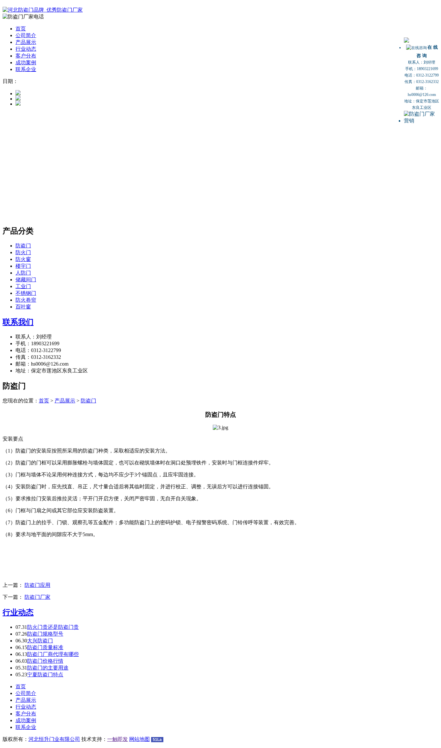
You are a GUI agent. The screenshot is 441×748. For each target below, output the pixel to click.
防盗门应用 (37, 585)
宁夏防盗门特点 (45, 674)
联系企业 (25, 69)
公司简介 (25, 35)
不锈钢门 (25, 293)
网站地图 (139, 739)
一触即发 (117, 739)
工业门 (23, 286)
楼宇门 (23, 266)
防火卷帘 (25, 300)
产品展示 (25, 42)
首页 (20, 28)
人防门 (23, 272)
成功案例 (25, 62)
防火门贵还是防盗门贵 (53, 627)
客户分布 (25, 55)
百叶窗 (23, 306)
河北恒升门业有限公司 (54, 739)
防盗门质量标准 (45, 647)
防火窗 (23, 259)
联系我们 (18, 322)
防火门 (23, 252)
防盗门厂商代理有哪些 (53, 654)
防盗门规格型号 (45, 634)
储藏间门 (25, 279)
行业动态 (25, 49)
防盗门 (23, 245)
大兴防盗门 (40, 640)
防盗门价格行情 (45, 661)
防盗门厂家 (37, 597)
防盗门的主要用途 (47, 667)
